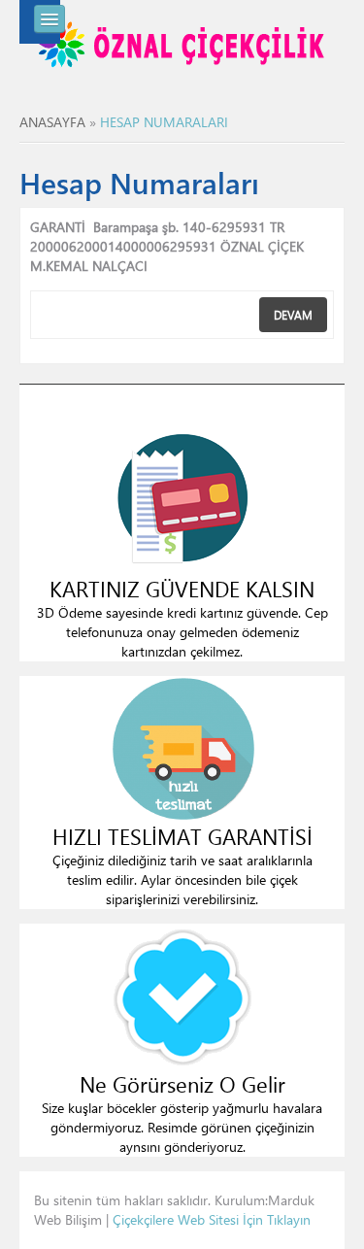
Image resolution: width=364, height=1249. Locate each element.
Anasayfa (52, 122)
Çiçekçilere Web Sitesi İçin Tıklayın (212, 1219)
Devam (293, 314)
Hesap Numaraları (164, 122)
